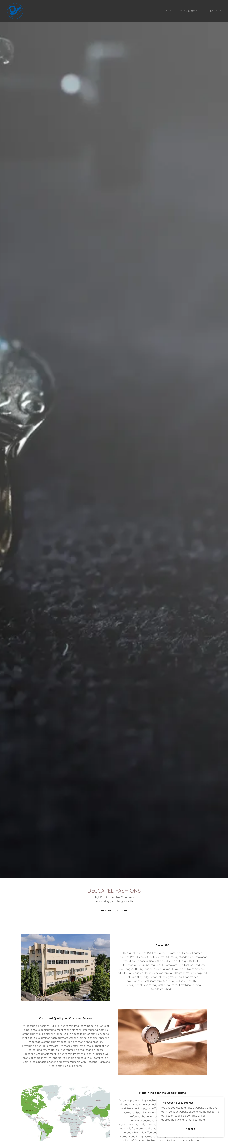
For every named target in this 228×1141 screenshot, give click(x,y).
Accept (190, 1129)
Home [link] (167, 11)
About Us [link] (215, 11)
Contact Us (114, 910)
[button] (189, 11)
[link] (15, 10)
